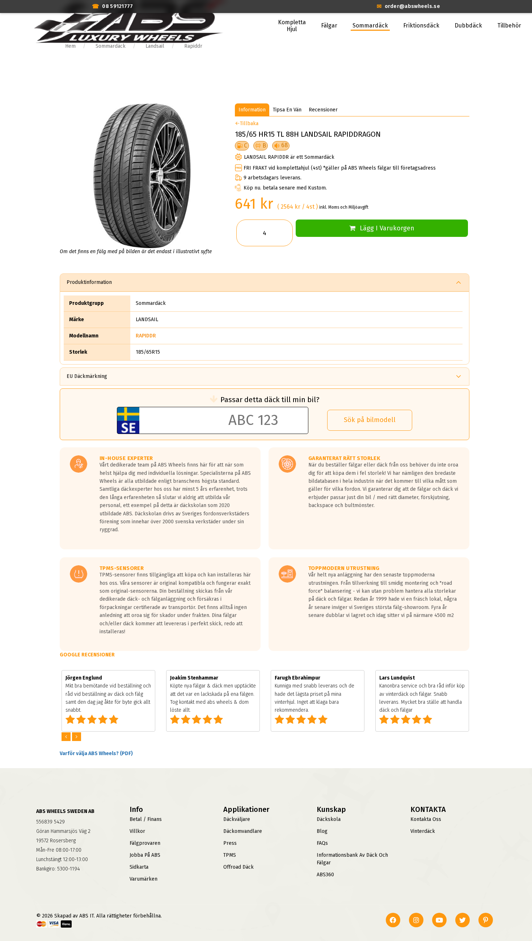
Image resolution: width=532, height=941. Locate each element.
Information (252, 110)
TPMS (229, 855)
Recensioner (323, 110)
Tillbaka (249, 123)
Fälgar (329, 25)
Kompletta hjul (292, 26)
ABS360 (325, 875)
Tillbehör (509, 25)
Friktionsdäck (421, 25)
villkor (137, 831)
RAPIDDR (146, 336)
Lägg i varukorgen (387, 228)
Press (230, 843)
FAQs (322, 843)
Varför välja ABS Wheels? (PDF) (96, 753)
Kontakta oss (425, 819)
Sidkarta (139, 867)
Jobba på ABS (145, 855)
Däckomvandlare (242, 831)
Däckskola (329, 819)
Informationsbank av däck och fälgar (352, 859)
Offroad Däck (238, 867)
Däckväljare (236, 819)
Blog (322, 831)
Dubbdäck (468, 25)
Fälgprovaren (145, 843)
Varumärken (143, 879)
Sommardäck (370, 25)
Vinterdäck (422, 831)
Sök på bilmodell (370, 420)
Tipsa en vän (287, 110)
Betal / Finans (146, 819)
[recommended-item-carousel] (67, 737)
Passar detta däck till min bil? (270, 399)
